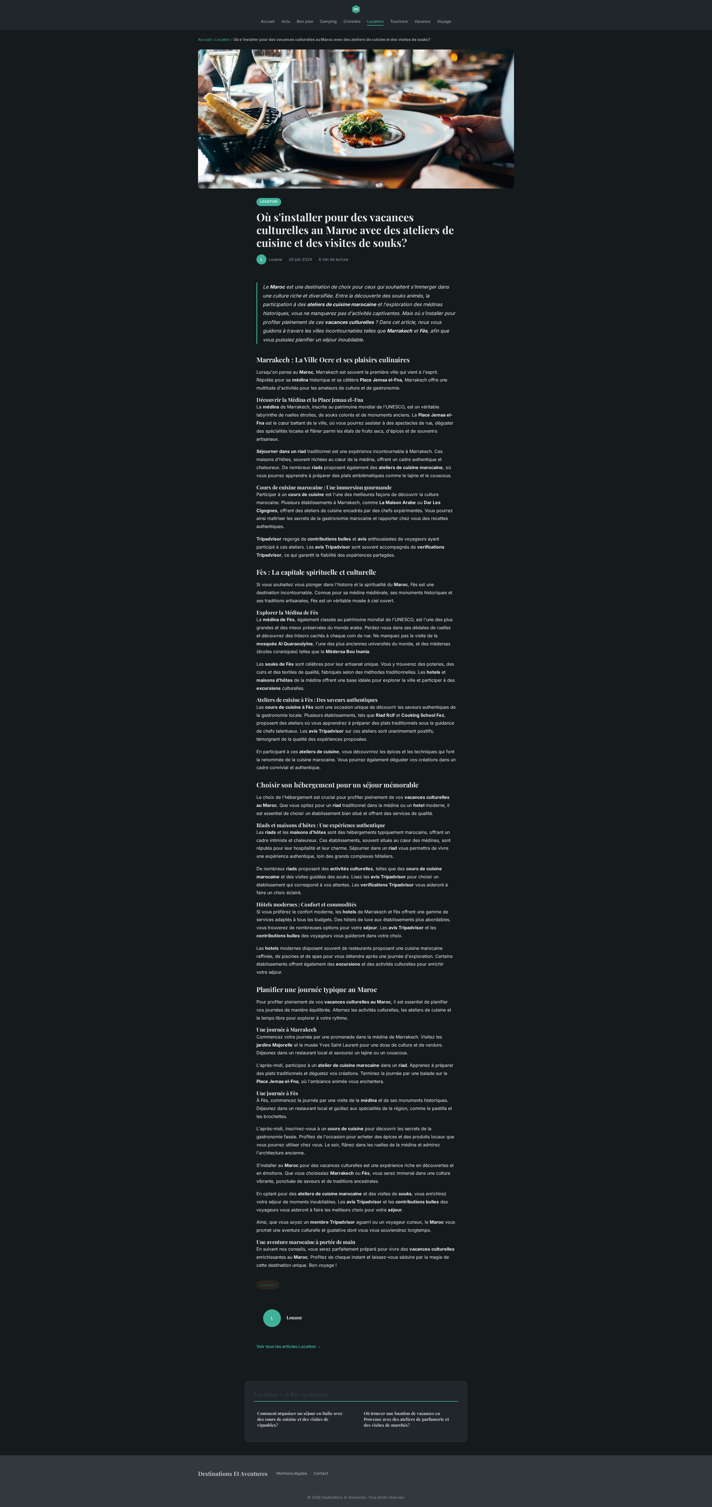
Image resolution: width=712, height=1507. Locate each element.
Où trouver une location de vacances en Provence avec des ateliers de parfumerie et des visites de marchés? (406, 1419)
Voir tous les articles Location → (288, 1346)
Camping (328, 21)
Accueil (268, 21)
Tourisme (399, 21)
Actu (285, 21)
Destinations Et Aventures (233, 1473)
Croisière (351, 21)
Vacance (422, 21)
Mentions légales (291, 1473)
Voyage (444, 21)
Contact (321, 1473)
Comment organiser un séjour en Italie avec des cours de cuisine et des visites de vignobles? (299, 1419)
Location (375, 21)
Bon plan (305, 21)
